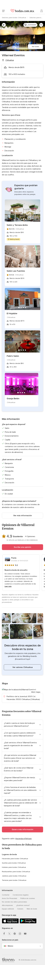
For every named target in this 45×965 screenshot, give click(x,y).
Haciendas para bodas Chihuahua (15, 859)
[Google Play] (28, 923)
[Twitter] (9, 933)
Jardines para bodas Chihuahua (14, 876)
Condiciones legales (21, 895)
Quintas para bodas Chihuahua (14, 863)
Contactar (5, 895)
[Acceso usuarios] (41, 10)
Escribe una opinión (22, 547)
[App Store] (10, 923)
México (10, 946)
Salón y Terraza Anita (17, 225)
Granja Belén (13, 398)
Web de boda (32, 909)
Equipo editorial (8, 909)
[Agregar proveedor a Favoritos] (41, 25)
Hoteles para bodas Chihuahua (14, 867)
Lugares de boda (9, 854)
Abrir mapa (35, 692)
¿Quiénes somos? (23, 905)
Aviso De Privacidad (9, 898)
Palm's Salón (13, 356)
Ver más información (22, 515)
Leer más (8, 586)
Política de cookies (27, 898)
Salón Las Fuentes (16, 271)
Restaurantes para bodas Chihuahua (16, 872)
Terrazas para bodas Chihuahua (14, 880)
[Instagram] (20, 933)
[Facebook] (4, 933)
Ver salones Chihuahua (22, 667)
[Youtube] (25, 933)
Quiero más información (22, 829)
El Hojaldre (12, 313)
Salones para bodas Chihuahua (14, 18)
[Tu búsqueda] (4, 25)
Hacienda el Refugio (23, 838)
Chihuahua (9, 60)
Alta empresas (7, 905)
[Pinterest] (14, 933)
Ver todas (35, 47)
